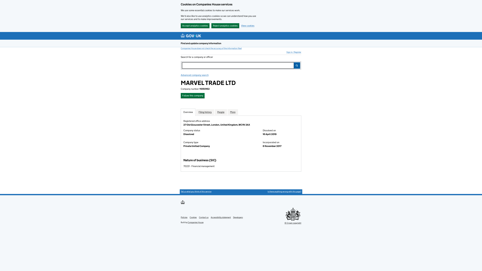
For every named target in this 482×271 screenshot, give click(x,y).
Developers (238, 217)
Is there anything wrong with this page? (284, 191)
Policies (184, 217)
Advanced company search (195, 75)
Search (297, 65)
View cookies (247, 25)
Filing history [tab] (205, 112)
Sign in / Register (293, 52)
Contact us (203, 217)
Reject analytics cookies (225, 25)
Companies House (195, 222)
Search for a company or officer (197, 57)
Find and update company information (201, 43)
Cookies (193, 217)
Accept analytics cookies (195, 25)
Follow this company (192, 95)
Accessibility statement (221, 217)
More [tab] (232, 112)
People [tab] (220, 112)
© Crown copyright (293, 223)
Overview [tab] (188, 112)
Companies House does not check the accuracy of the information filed (211, 48)
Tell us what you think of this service (196, 191)
